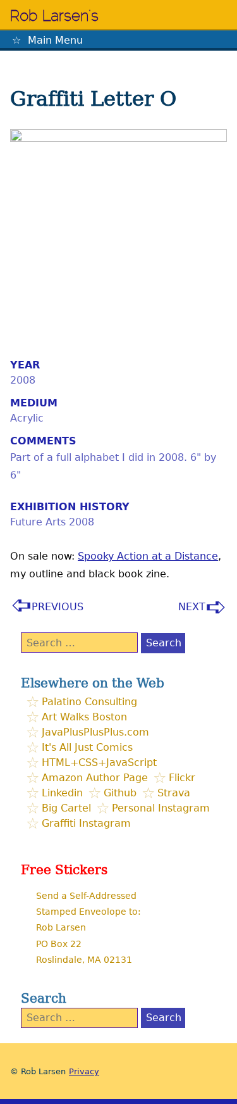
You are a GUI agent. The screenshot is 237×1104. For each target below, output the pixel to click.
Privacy (84, 1071)
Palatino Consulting (89, 702)
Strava (173, 793)
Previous (57, 607)
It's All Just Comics (87, 747)
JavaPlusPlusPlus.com (95, 732)
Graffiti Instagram (86, 823)
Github (120, 793)
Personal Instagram (161, 808)
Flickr (182, 778)
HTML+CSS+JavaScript (99, 762)
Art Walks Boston (84, 717)
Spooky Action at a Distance (148, 556)
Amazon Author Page (95, 778)
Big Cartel (66, 808)
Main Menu (55, 40)
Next (191, 607)
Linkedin (62, 793)
